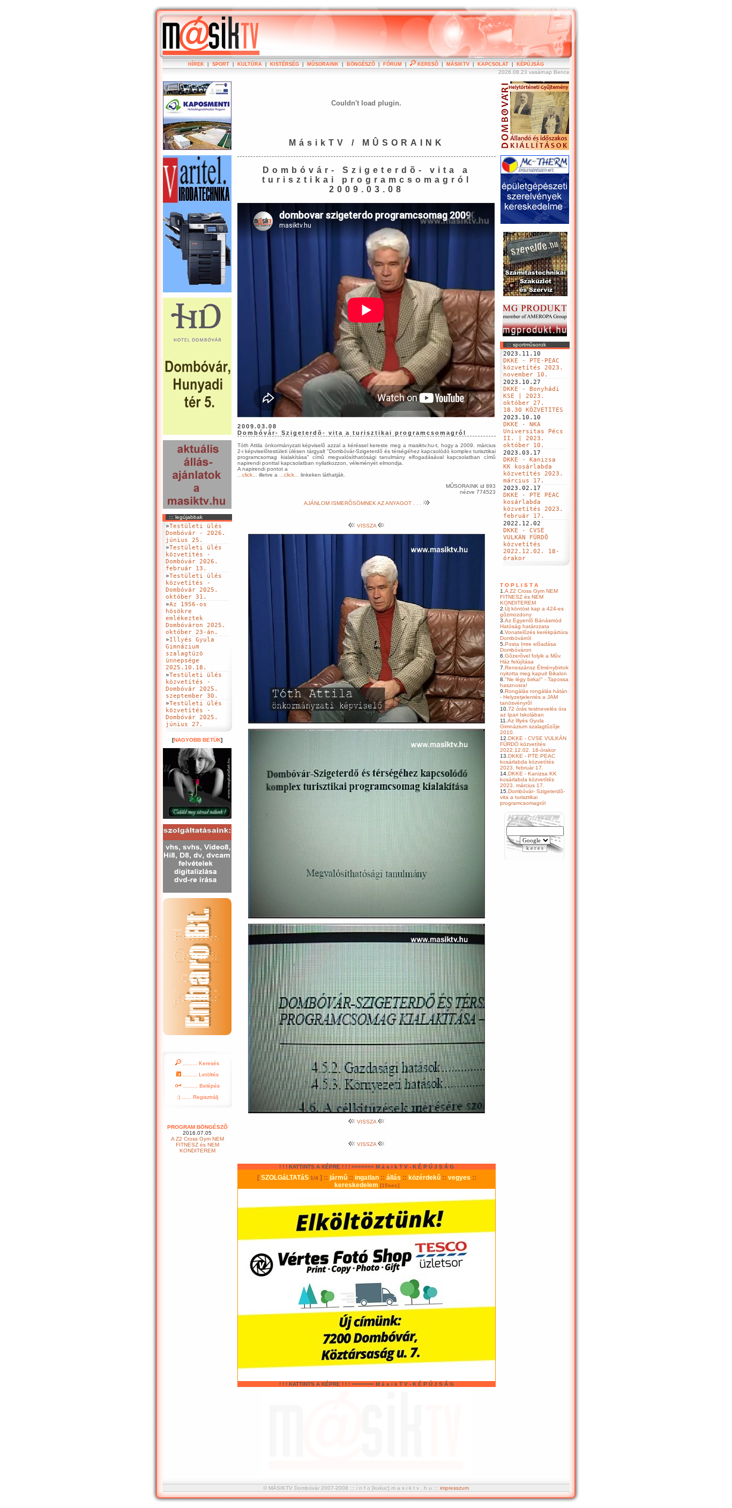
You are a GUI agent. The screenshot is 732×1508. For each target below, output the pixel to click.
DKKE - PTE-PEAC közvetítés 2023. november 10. (533, 367)
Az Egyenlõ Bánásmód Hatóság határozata (531, 623)
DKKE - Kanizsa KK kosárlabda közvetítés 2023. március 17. (533, 470)
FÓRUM (392, 64)
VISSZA (366, 526)
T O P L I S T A (519, 585)
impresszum (454, 1488)
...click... (247, 475)
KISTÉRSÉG (284, 64)
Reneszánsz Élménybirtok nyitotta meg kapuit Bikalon (534, 670)
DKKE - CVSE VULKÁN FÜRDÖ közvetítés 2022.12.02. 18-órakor (531, 544)
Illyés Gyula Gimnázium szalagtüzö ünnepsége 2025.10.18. (190, 653)
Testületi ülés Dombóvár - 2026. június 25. (196, 533)
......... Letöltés (200, 1074)
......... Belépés (201, 1086)
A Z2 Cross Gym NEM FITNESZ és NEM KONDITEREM (529, 597)
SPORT (220, 64)
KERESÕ (427, 64)
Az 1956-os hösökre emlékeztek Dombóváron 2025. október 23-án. (196, 618)
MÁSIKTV (457, 64)
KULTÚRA (249, 64)
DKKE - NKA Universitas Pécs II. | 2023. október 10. (533, 435)
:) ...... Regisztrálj (197, 1097)
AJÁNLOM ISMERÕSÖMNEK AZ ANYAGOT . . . (363, 503)
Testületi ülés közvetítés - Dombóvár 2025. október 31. (194, 586)
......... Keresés (200, 1063)
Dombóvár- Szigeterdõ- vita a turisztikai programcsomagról (532, 797)
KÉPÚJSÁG (530, 64)
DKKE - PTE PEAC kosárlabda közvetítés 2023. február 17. (533, 505)
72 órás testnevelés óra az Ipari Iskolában (533, 712)
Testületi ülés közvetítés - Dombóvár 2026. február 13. (194, 558)
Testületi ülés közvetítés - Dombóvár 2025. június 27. (194, 714)
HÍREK (196, 64)
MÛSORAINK (323, 64)
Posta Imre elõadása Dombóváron (528, 647)
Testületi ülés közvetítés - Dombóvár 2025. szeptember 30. (194, 685)
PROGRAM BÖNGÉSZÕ (197, 1127)
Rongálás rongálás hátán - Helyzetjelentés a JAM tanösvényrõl (533, 697)
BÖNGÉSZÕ (361, 64)
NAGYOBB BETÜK (197, 740)
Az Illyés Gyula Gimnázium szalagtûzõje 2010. (530, 726)
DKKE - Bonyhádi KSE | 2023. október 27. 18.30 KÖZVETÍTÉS (533, 399)
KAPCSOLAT (493, 64)
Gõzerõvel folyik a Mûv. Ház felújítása (531, 659)
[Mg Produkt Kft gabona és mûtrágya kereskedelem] (535, 334)
